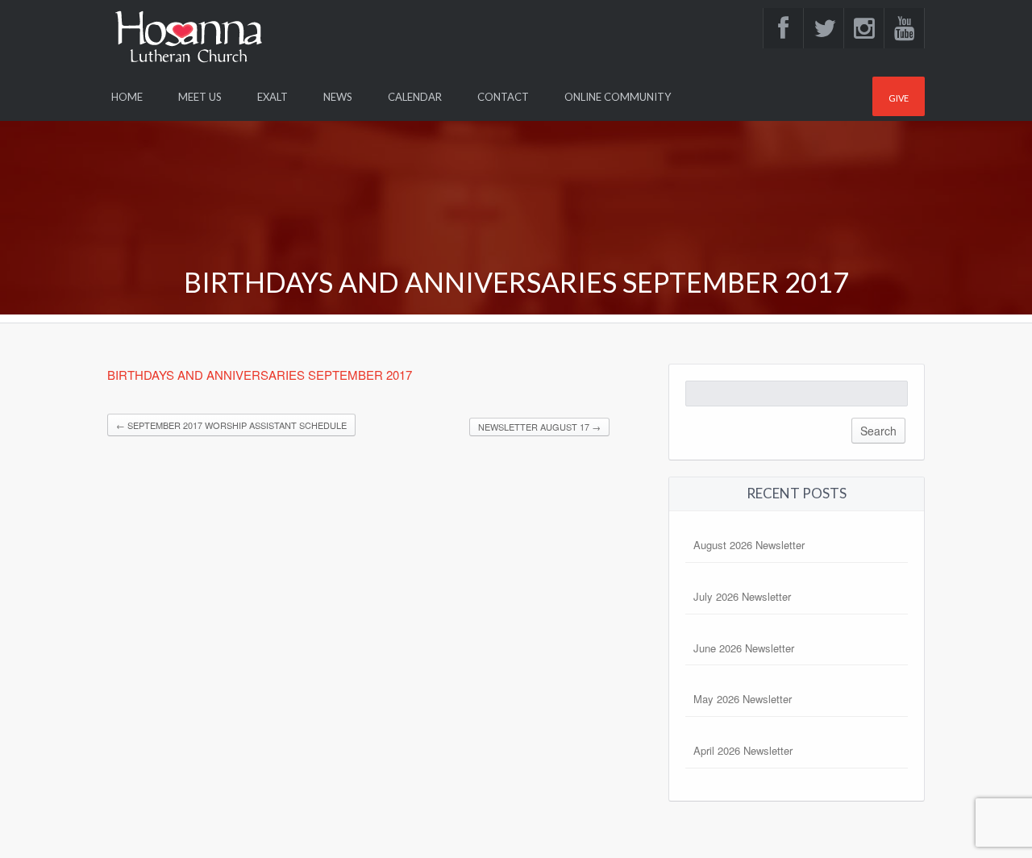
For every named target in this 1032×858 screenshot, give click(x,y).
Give (898, 98)
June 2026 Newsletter (743, 648)
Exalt (272, 96)
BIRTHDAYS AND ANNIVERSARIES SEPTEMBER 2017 (261, 374)
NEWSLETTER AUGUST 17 (539, 426)
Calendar (415, 96)
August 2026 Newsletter (749, 544)
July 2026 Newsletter (742, 596)
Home (127, 96)
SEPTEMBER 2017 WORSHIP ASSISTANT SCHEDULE (231, 425)
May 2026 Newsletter (742, 698)
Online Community (617, 96)
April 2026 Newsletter (743, 750)
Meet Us (200, 96)
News (337, 96)
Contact (503, 96)
